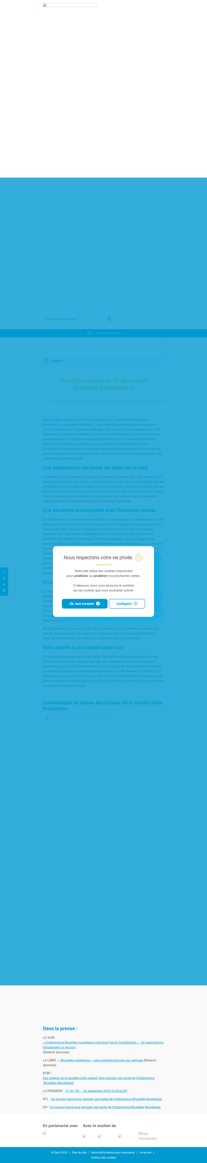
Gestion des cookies (103, 1157)
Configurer (124, 603)
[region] (103, 581)
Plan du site (79, 1152)
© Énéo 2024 (59, 1152)
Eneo (70, 154)
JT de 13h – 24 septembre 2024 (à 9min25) (96, 1091)
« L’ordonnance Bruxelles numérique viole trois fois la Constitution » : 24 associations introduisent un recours (103, 1045)
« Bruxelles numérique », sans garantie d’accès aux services (100, 1060)
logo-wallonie (104, 1136)
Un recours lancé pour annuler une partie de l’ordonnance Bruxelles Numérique (106, 1099)
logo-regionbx (124, 1136)
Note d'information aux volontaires (113, 1152)
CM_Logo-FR (50, 1133)
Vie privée (145, 1152)
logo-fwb (86, 1136)
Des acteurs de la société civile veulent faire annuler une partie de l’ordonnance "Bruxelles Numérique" (98, 1080)
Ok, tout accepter (82, 603)
